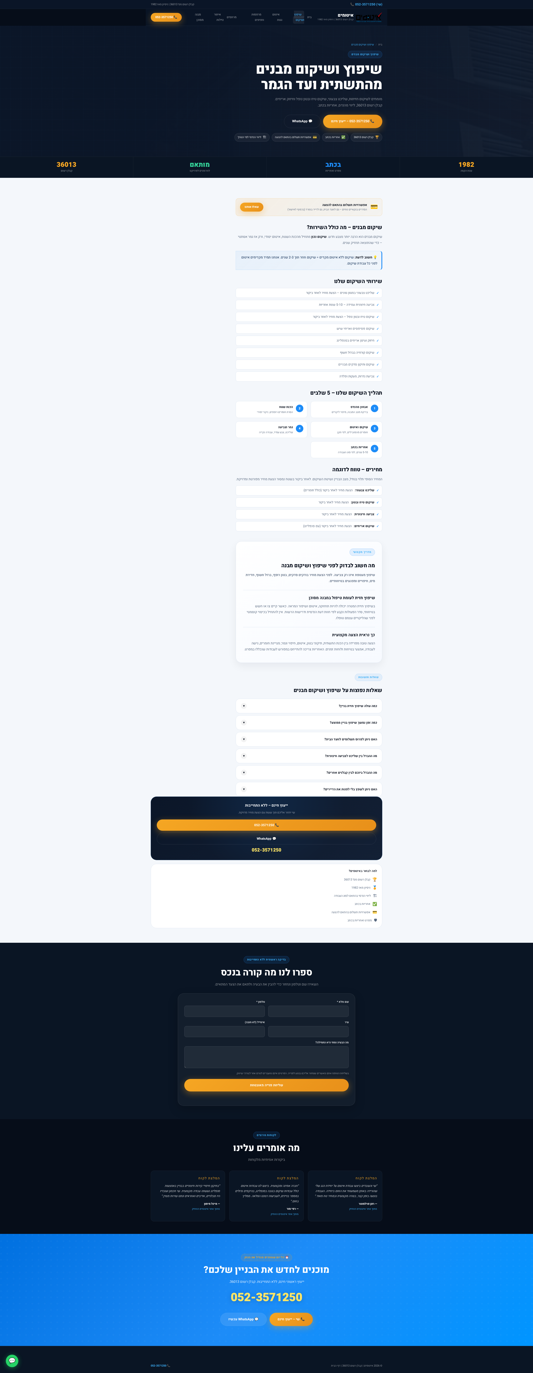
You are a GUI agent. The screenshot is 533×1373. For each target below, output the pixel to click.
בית (309, 17)
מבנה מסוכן (199, 17)
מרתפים (232, 17)
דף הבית (335, 1366)
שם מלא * (343, 1002)
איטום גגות (277, 17)
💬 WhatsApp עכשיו (243, 1319)
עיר (347, 1022)
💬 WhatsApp (302, 121)
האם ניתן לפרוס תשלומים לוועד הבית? (310, 739)
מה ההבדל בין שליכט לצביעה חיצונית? (310, 756)
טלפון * (260, 1002)
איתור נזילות (219, 17)
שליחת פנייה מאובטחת (266, 1085)
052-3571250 (266, 850)
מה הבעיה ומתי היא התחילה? (332, 1042)
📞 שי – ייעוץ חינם (291, 1319)
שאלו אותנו (252, 207)
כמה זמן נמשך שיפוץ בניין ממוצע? (310, 722)
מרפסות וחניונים (258, 17)
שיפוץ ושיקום (299, 17)
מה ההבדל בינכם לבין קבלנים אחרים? (310, 772)
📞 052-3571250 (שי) (366, 4)
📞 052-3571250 (166, 17)
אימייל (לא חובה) (255, 1022)
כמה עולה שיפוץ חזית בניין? (310, 706)
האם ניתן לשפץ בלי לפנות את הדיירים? (310, 789)
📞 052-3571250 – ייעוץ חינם (352, 121)
